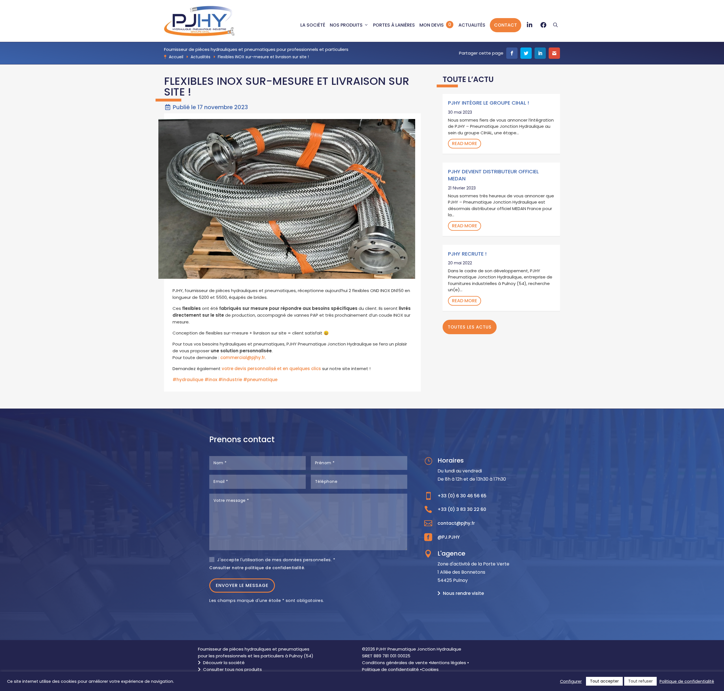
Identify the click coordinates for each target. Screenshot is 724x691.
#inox (210, 380)
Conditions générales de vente (395, 663)
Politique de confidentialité (390, 669)
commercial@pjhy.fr (242, 357)
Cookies (430, 669)
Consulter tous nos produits (232, 669)
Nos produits (346, 25)
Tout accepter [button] (604, 681)
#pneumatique (260, 380)
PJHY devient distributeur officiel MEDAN (493, 175)
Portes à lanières (394, 25)
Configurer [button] (571, 681)
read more (464, 143)
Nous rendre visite (463, 593)
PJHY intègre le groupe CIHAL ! (488, 102)
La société (312, 25)
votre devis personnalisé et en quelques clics (271, 369)
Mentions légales (448, 663)
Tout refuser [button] (640, 681)
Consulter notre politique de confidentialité (256, 568)
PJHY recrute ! (467, 253)
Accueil (176, 57)
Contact (505, 25)
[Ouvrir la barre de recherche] (555, 25)
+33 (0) (462, 509)
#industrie (230, 380)
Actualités (471, 25)
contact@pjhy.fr (456, 523)
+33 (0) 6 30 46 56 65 (462, 496)
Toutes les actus (470, 327)
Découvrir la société (223, 663)
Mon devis (431, 25)
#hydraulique (188, 380)
